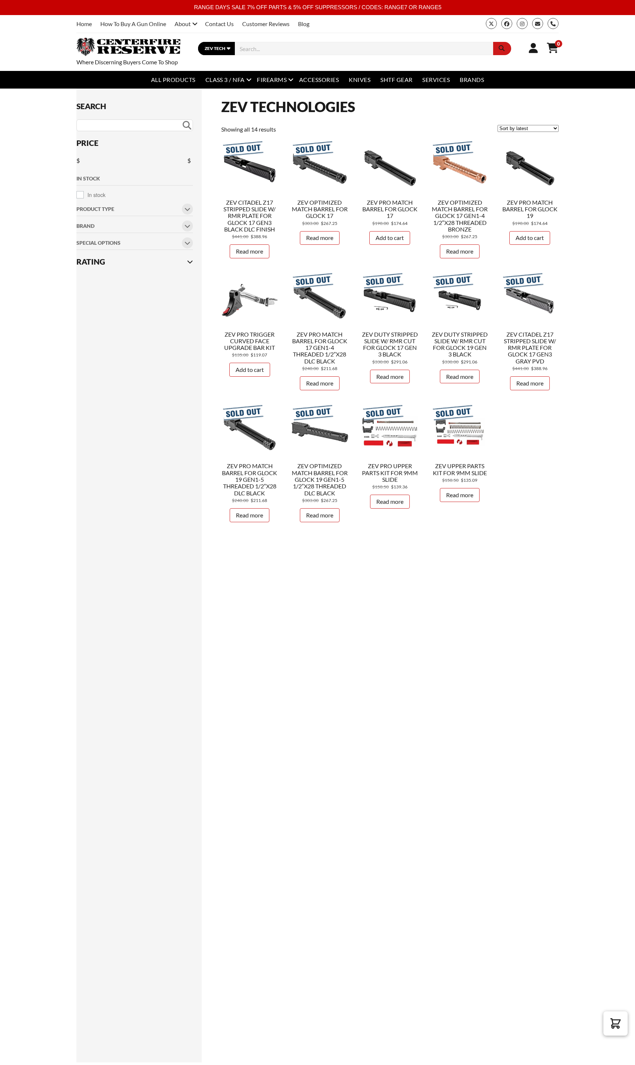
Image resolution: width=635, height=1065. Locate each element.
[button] (615, 1023)
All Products (173, 79)
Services (436, 79)
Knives (359, 79)
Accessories (319, 79)
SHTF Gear (396, 79)
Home (84, 23)
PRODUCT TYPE (95, 209)
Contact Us (219, 23)
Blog (303, 23)
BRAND (85, 226)
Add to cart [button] (390, 237)
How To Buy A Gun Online (133, 23)
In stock (96, 194)
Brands (472, 79)
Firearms (272, 79)
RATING (90, 261)
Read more (249, 251)
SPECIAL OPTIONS (98, 243)
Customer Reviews (266, 23)
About (183, 23)
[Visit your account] (533, 48)
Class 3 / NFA (225, 79)
